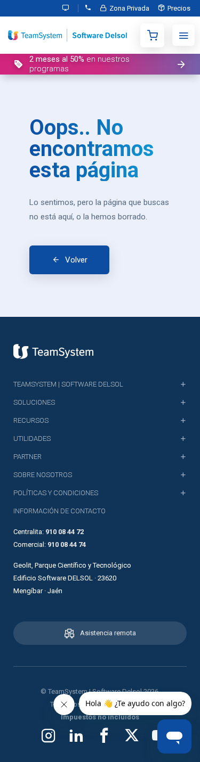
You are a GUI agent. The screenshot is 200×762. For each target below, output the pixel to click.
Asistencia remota (108, 633)
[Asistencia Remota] (68, 8)
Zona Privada (129, 8)
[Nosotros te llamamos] (87, 8)
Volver (76, 260)
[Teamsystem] (53, 351)
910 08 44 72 (64, 532)
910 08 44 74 (66, 544)
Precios (178, 8)
